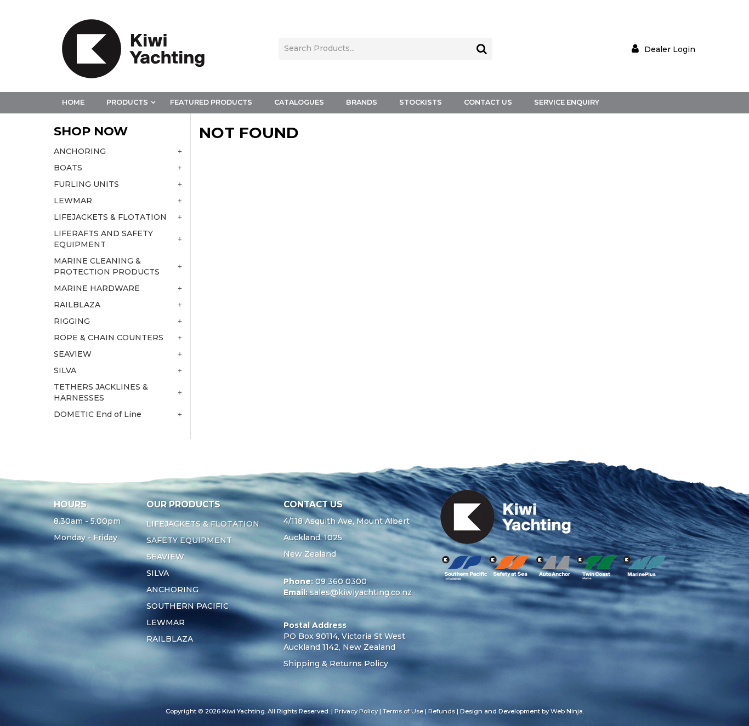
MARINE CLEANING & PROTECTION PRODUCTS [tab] (107, 266)
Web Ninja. (567, 711)
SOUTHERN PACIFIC (187, 606)
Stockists (420, 102)
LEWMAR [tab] (73, 200)
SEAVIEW (165, 557)
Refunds (441, 711)
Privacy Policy (356, 711)
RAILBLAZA (169, 639)
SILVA (157, 573)
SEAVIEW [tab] (73, 354)
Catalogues (299, 102)
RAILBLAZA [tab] (77, 305)
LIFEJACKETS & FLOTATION (202, 524)
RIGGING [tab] (72, 321)
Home (73, 102)
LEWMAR (165, 622)
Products (127, 102)
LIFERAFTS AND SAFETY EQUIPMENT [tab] (103, 238)
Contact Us (488, 102)
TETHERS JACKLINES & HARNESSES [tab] (101, 392)
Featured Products (211, 102)
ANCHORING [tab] (80, 151)
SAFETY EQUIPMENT (189, 540)
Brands (361, 102)
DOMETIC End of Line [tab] (97, 414)
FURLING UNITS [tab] (86, 184)
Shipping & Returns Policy (335, 663)
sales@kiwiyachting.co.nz (361, 592)
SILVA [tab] (65, 370)
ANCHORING (172, 589)
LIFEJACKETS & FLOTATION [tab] (110, 217)
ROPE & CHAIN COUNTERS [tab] (108, 337)
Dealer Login (669, 49)
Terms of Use (403, 711)
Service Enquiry (566, 102)
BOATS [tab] (68, 168)
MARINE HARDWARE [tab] (97, 288)
